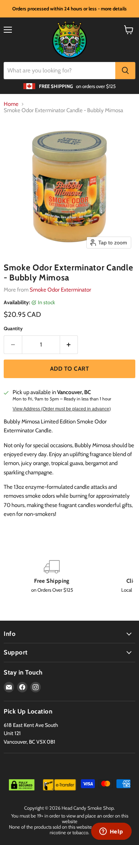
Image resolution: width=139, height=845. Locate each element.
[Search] (125, 70)
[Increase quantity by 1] (69, 344)
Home (11, 104)
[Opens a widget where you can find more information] (111, 832)
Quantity (13, 328)
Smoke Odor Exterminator (60, 289)
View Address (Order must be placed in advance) (62, 409)
